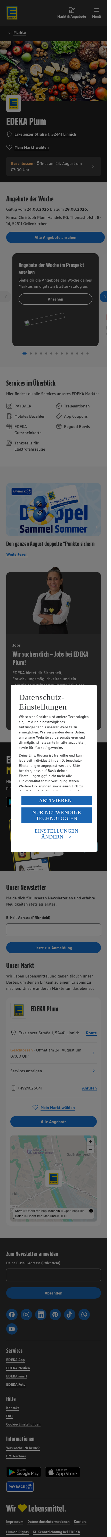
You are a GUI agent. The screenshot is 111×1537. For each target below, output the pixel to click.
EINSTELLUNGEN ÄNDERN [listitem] (56, 834)
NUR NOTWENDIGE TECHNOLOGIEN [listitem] (56, 815)
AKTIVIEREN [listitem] (55, 800)
